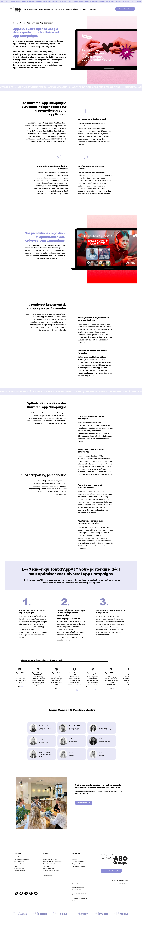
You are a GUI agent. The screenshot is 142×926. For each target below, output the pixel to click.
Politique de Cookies (123, 885)
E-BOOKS (74, 859)
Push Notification (19, 868)
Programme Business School (80, 864)
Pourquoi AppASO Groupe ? (51, 871)
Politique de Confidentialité (121, 887)
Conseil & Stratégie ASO (50, 859)
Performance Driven (49, 868)
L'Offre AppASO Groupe (50, 857)
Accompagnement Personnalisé (52, 861)
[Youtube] (36, 893)
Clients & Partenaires (78, 861)
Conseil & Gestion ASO (20, 857)
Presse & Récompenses (79, 866)
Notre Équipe (47, 873)
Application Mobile (19, 871)
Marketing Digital (19, 861)
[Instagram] (16, 893)
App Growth (46, 866)
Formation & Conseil (49, 864)
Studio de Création (20, 864)
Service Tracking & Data (21, 873)
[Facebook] (21, 893)
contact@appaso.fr (78, 887)
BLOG (73, 857)
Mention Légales (123, 883)
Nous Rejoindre (47, 875)
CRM (15, 866)
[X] (26, 893)
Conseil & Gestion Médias (21, 859)
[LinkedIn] (31, 893)
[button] (30, 9)
